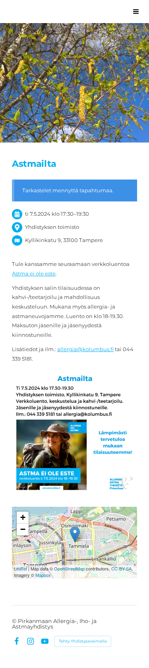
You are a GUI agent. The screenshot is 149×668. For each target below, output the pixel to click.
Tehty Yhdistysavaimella (83, 641)
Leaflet (20, 568)
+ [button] (22, 517)
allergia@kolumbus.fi (85, 349)
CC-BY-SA (121, 568)
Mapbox (43, 575)
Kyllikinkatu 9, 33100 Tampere (64, 240)
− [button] (22, 529)
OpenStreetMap (69, 568)
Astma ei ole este (34, 273)
